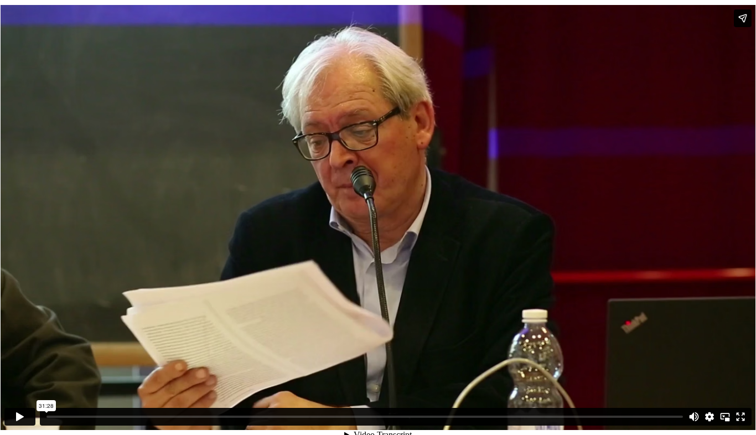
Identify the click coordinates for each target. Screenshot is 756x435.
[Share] (743, 18)
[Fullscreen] (740, 416)
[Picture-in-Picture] (725, 416)
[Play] (19, 417)
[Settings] (709, 416)
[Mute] (694, 416)
